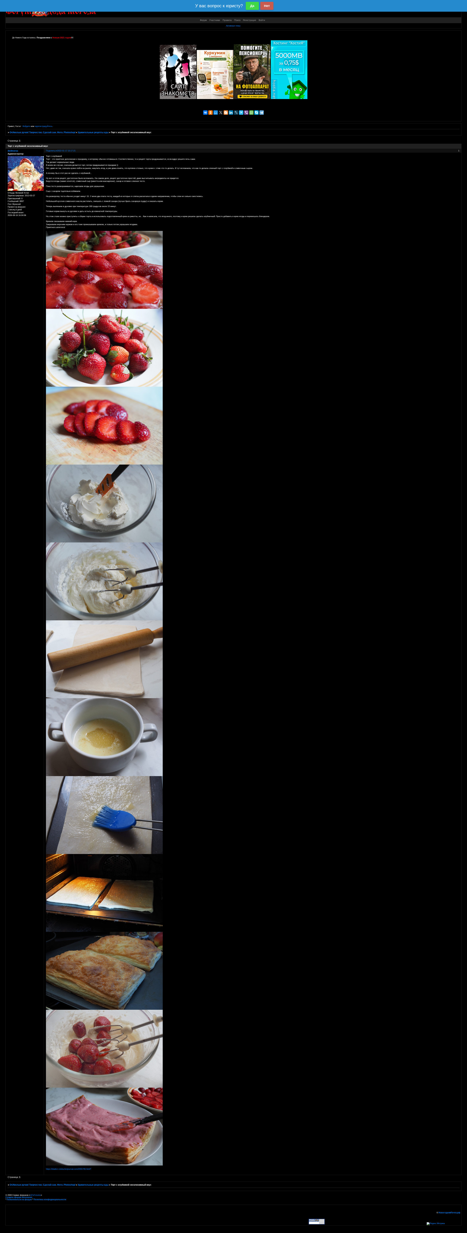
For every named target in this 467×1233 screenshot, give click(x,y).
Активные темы (233, 26)
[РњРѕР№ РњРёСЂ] (215, 112)
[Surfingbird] (241, 112)
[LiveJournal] (236, 112)
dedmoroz (13, 151)
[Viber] (246, 112)
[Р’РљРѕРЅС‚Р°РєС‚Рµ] (205, 112)
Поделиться (51, 151)
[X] (221, 112)
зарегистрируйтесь (43, 126)
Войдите (26, 126)
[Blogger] (226, 112)
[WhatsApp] (251, 112)
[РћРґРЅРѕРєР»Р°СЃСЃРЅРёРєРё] (210, 112)
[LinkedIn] (231, 112)
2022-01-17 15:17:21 (66, 151)
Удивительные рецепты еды (93, 132)
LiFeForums (35, 1195)
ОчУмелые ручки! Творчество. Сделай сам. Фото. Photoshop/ (42, 132)
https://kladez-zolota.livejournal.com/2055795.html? (68, 1169)
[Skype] (256, 112)
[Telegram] (261, 112)
